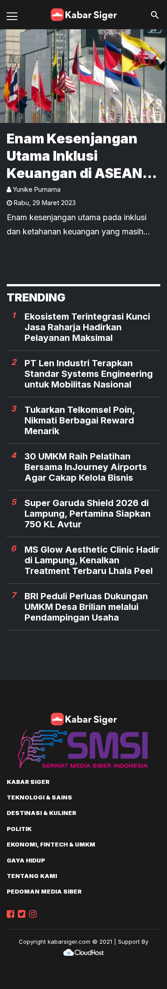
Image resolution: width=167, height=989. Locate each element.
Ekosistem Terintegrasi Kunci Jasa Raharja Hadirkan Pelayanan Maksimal (87, 327)
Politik (19, 828)
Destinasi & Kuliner (41, 812)
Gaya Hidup (26, 860)
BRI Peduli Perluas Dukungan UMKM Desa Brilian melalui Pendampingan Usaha (86, 607)
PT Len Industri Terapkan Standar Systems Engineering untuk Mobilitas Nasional (88, 374)
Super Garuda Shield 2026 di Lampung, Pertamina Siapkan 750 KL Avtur (87, 514)
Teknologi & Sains (39, 797)
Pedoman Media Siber (44, 891)
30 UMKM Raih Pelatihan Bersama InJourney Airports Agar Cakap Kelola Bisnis (85, 467)
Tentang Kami (32, 875)
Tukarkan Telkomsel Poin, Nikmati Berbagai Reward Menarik (79, 420)
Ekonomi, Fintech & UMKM (51, 844)
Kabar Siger (28, 781)
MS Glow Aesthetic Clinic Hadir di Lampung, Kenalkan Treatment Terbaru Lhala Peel (91, 560)
